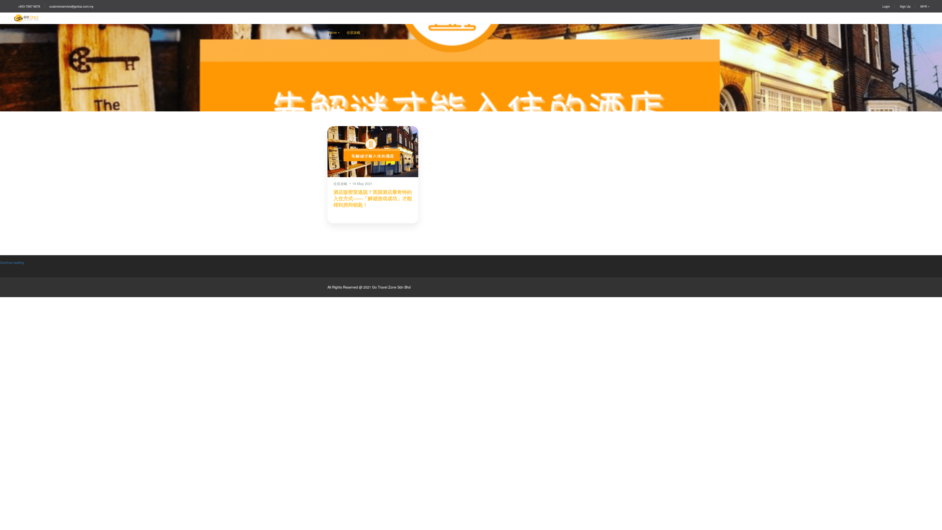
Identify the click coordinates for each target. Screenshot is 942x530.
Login (886, 6)
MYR (924, 6)
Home (332, 32)
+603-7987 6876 (29, 6)
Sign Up (905, 6)
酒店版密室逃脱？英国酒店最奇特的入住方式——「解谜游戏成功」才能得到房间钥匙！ (372, 198)
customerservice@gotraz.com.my (71, 6)
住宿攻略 (353, 32)
